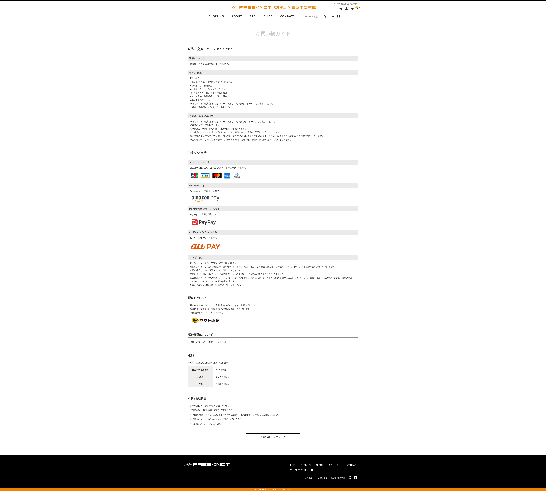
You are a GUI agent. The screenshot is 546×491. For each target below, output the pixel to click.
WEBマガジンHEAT (300, 470)
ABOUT (237, 16)
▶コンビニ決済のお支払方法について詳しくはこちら (215, 285)
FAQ (253, 16)
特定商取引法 (321, 478)
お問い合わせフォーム (273, 437)
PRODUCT (306, 465)
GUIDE (267, 16)
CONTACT (287, 16)
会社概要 (308, 478)
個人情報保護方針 (337, 478)
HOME (293, 465)
